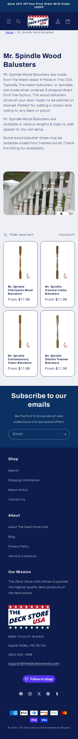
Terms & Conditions (22, 556)
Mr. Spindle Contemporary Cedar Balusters (20, 359)
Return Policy (18, 490)
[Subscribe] (64, 434)
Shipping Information (24, 480)
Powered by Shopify (57, 728)
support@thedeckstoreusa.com (33, 663)
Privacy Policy (18, 546)
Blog (11, 536)
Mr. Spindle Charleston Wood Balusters (20, 290)
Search (13, 470)
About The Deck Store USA (28, 527)
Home (9, 32)
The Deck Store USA (31, 728)
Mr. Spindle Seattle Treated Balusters (56, 359)
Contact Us (16, 499)
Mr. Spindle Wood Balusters (35, 32)
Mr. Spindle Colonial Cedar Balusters (56, 290)
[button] (9, 21)
